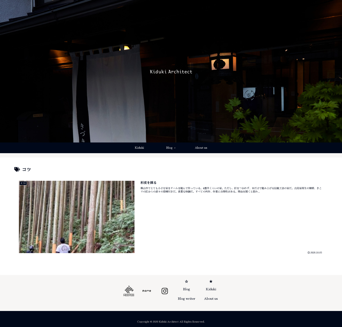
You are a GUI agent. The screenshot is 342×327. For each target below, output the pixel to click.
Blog (186, 289)
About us (211, 298)
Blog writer (186, 298)
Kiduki (211, 289)
